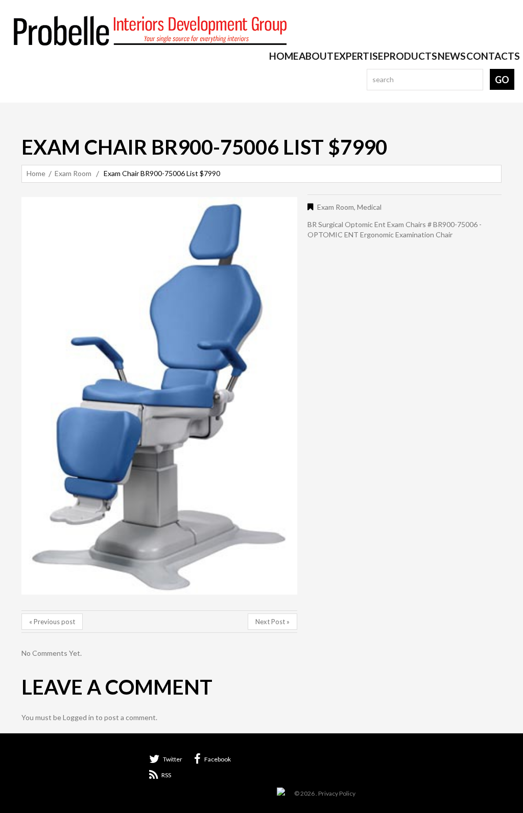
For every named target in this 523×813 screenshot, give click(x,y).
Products (410, 56)
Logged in (78, 717)
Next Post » (272, 622)
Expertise (358, 56)
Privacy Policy (336, 793)
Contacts (493, 56)
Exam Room (73, 173)
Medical (369, 207)
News (452, 56)
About (316, 56)
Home (283, 56)
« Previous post (52, 622)
